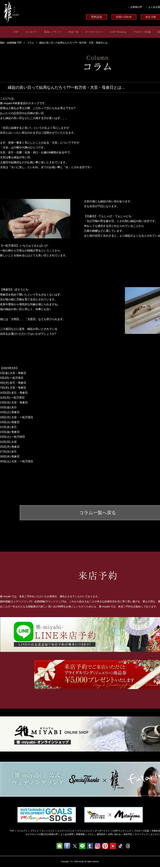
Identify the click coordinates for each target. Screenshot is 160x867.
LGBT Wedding (118, 31)
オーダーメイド (94, 31)
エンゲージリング (65, 831)
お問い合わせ (114, 834)
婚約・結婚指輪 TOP (11, 42)
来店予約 (128, 834)
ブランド (34, 831)
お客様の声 (136, 7)
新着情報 (80, 834)
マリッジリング (84, 831)
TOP (15, 31)
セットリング (48, 831)
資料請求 (101, 834)
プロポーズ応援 (142, 31)
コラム (30, 42)
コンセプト (31, 31)
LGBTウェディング (122, 831)
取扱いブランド (53, 31)
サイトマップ (141, 834)
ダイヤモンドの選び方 (36, 834)
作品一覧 (73, 31)
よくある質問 (66, 834)
